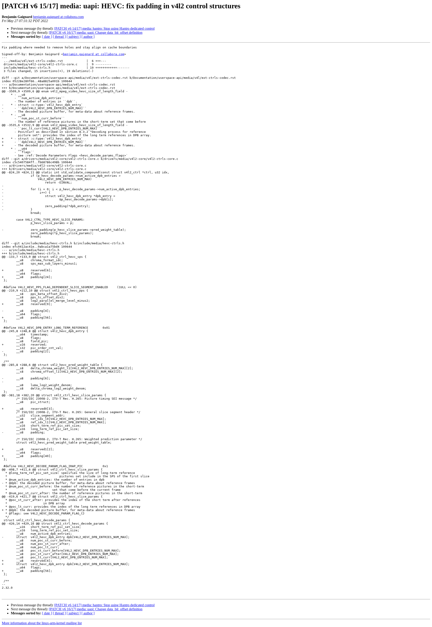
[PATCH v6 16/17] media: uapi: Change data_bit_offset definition (95, 32)
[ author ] (87, 36)
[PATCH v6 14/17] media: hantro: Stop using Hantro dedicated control (104, 28)
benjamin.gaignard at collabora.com (58, 17)
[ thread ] (59, 36)
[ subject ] (74, 36)
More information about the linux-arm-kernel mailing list (42, 623)
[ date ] (47, 36)
